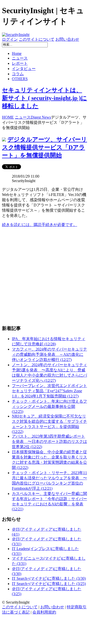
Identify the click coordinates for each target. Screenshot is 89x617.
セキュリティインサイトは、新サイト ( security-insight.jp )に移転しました (44, 98)
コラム (18, 74)
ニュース (20, 58)
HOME (8, 117)
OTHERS (20, 79)
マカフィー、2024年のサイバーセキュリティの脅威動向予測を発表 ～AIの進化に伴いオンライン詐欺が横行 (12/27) (49, 354)
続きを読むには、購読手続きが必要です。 (39, 225)
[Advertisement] (44, 276)
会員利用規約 (44, 612)
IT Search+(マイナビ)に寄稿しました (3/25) (49, 584)
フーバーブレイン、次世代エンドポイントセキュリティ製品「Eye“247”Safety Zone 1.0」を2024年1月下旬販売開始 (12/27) (49, 391)
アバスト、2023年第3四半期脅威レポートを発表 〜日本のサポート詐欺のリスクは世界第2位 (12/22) (49, 441)
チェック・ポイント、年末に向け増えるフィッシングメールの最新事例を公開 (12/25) (49, 406)
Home (17, 53)
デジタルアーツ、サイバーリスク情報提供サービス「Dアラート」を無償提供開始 (44, 147)
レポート (20, 63)
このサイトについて (36, 39)
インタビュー (24, 68)
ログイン (10, 39)
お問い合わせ (67, 39)
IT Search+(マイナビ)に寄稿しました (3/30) (49, 578)
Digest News (41, 117)
